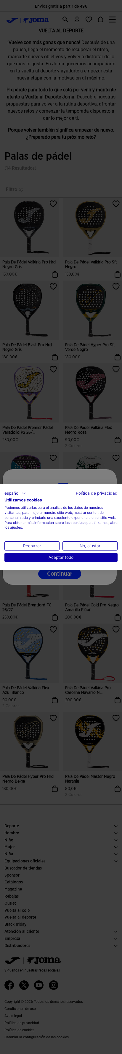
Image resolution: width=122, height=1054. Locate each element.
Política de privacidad (97, 492)
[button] (15, 493)
